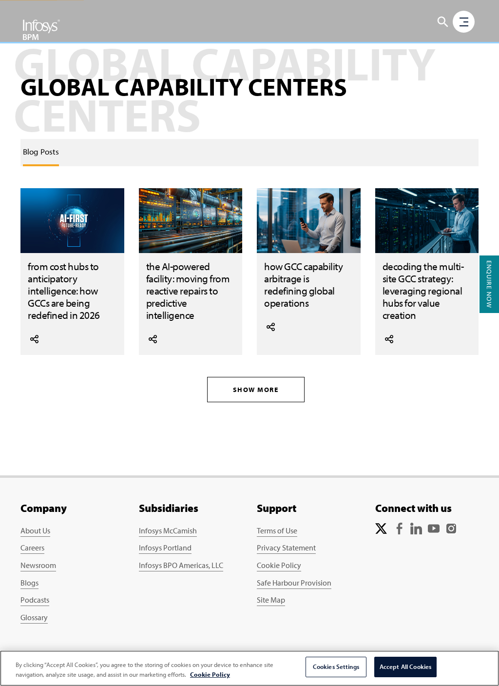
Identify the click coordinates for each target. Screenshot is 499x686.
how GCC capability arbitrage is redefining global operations (303, 284)
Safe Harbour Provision (294, 583)
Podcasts (34, 600)
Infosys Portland (165, 547)
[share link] (34, 338)
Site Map (271, 600)
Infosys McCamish (168, 530)
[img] (41, 29)
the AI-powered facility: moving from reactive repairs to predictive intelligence (188, 290)
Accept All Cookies (405, 666)
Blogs (29, 583)
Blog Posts (41, 151)
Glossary (34, 617)
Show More (256, 389)
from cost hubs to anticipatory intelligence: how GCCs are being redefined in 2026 (64, 290)
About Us (35, 530)
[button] (443, 22)
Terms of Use (277, 530)
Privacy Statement (286, 547)
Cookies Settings (336, 666)
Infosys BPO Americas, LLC (181, 565)
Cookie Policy (279, 565)
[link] (41, 151)
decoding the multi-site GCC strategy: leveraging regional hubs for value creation (423, 290)
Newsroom (38, 565)
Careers (32, 547)
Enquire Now (489, 284)
